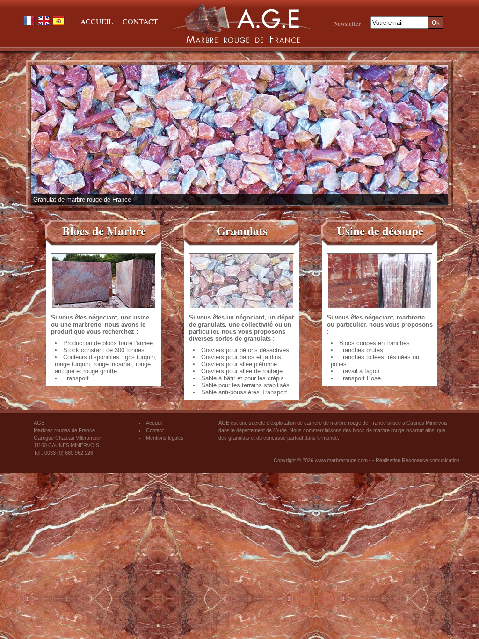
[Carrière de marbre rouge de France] (242, 42)
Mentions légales (165, 438)
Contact (140, 21)
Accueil (96, 21)
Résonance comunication (430, 460)
